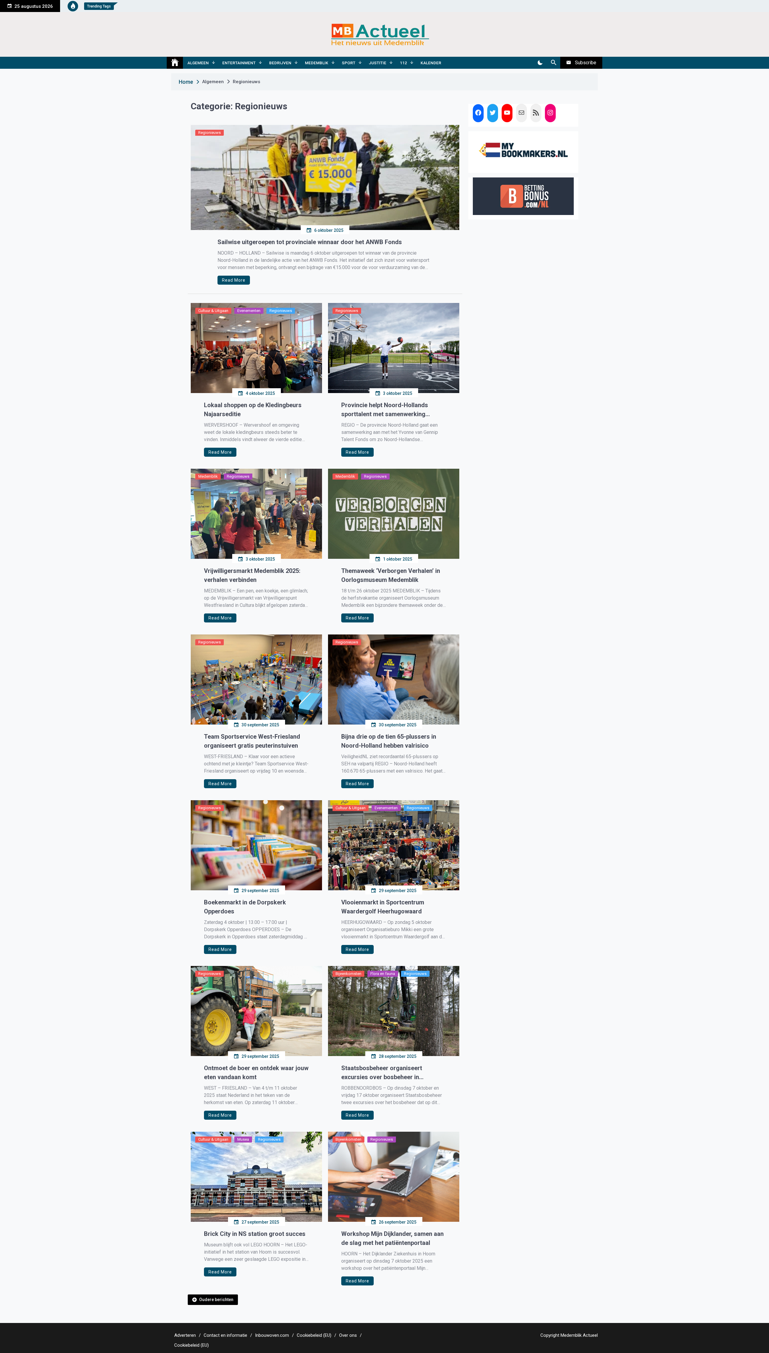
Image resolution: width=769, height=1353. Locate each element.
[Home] (175, 63)
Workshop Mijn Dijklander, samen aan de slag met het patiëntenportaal (392, 1238)
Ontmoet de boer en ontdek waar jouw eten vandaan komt (256, 1072)
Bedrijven (280, 62)
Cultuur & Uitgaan (213, 310)
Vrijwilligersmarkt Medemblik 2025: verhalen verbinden (252, 575)
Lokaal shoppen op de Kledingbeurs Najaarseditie (253, 409)
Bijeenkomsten (348, 973)
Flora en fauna (382, 973)
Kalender (431, 62)
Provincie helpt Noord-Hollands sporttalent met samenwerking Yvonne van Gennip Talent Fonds (386, 410)
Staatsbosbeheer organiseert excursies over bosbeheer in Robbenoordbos (381, 1073)
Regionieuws (209, 132)
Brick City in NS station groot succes (254, 1233)
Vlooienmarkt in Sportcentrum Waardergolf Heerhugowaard (382, 907)
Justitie (377, 62)
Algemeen (198, 62)
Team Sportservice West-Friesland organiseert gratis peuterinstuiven (252, 741)
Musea (243, 1139)
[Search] (553, 63)
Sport (348, 62)
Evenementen (248, 310)
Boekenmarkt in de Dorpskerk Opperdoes (245, 907)
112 (403, 62)
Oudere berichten (216, 1299)
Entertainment (239, 62)
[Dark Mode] (540, 63)
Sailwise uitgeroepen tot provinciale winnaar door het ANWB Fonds (309, 242)
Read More (233, 280)
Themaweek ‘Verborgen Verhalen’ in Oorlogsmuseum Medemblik (390, 575)
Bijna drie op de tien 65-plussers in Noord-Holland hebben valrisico (388, 741)
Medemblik (316, 62)
